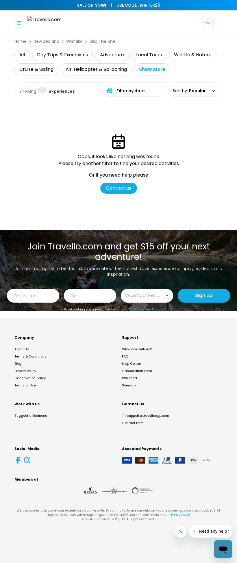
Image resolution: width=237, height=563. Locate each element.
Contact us (118, 188)
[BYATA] (90, 490)
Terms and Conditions (127, 309)
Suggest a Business (30, 415)
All (22, 54)
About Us (21, 349)
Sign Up (204, 295)
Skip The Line (102, 41)
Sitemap (129, 385)
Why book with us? (137, 349)
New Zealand (46, 41)
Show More (152, 69)
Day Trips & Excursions (62, 54)
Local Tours (149, 54)
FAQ (125, 356)
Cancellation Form (137, 370)
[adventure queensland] (114, 490)
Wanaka (74, 41)
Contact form (133, 423)
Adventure (112, 54)
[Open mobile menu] (19, 22)
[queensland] (142, 490)
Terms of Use (25, 385)
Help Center (131, 363)
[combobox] (142, 295)
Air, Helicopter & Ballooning (96, 69)
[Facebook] (17, 460)
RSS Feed (129, 378)
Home (20, 41)
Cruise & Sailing (36, 69)
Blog (17, 363)
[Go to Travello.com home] (44, 22)
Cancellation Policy (30, 378)
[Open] (167, 296)
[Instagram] (27, 460)
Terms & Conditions (30, 356)
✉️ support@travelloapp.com (145, 415)
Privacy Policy (162, 309)
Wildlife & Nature (193, 54)
